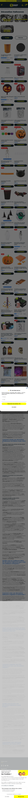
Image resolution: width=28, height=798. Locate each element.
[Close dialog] (26, 388)
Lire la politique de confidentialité (7, 785)
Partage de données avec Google (8, 789)
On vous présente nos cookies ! (8, 791)
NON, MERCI (14, 407)
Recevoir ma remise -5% (14, 403)
